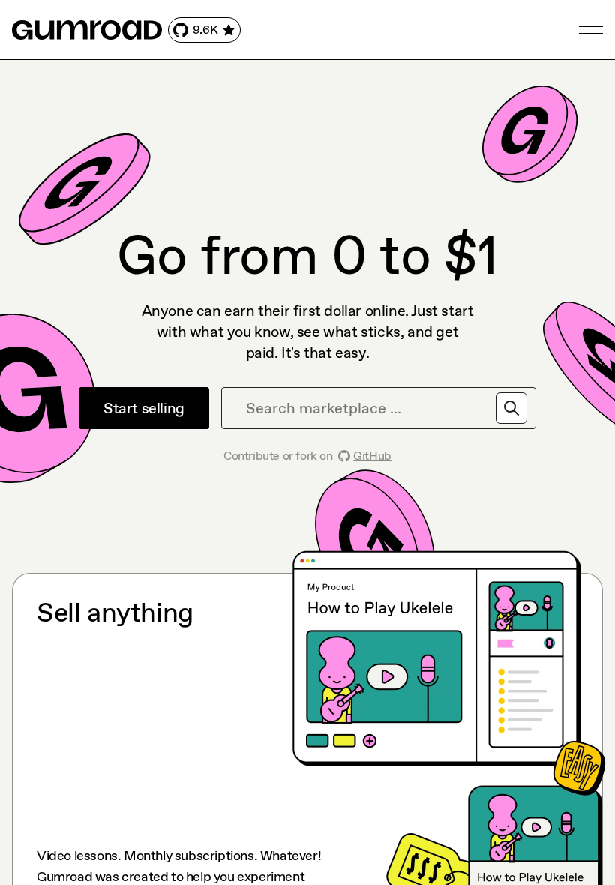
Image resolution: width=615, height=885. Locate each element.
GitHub (372, 455)
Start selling (144, 408)
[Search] (511, 408)
